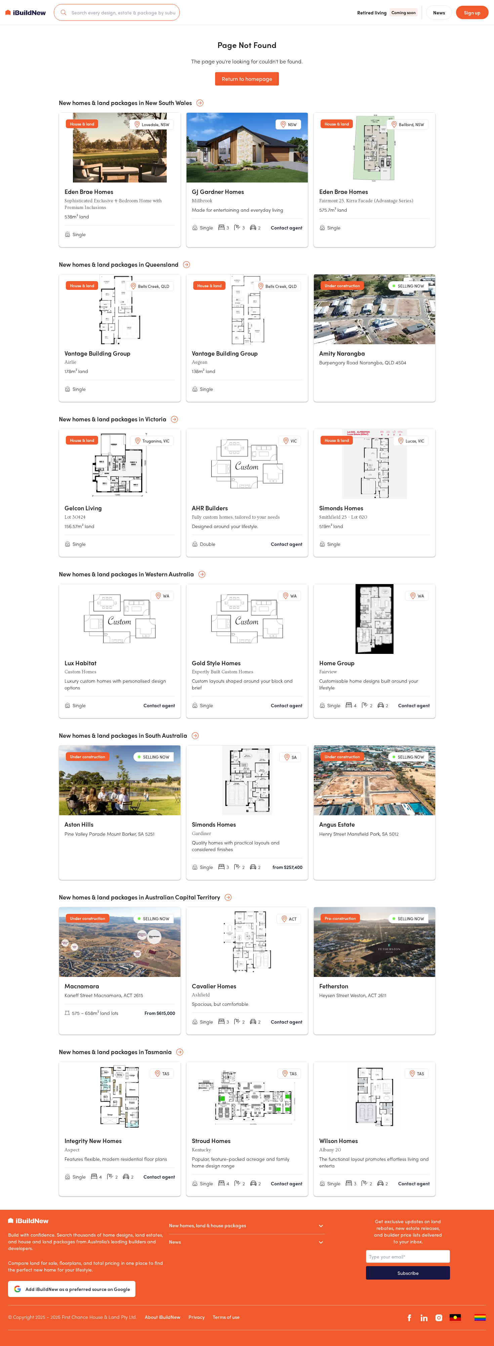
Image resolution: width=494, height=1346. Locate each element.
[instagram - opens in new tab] (439, 1317)
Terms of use (226, 1316)
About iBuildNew (162, 1316)
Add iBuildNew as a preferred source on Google (78, 1289)
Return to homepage (247, 79)
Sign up (472, 12)
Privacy (197, 1316)
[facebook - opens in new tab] (409, 1317)
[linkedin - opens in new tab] (424, 1317)
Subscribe (408, 1273)
